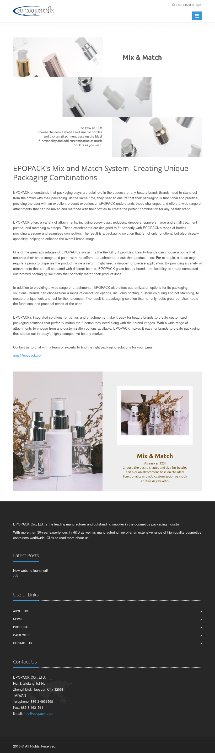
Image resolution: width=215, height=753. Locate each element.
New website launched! (30, 570)
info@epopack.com (38, 713)
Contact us (22, 643)
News (17, 619)
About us (20, 611)
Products (21, 627)
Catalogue (21, 635)
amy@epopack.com (28, 355)
